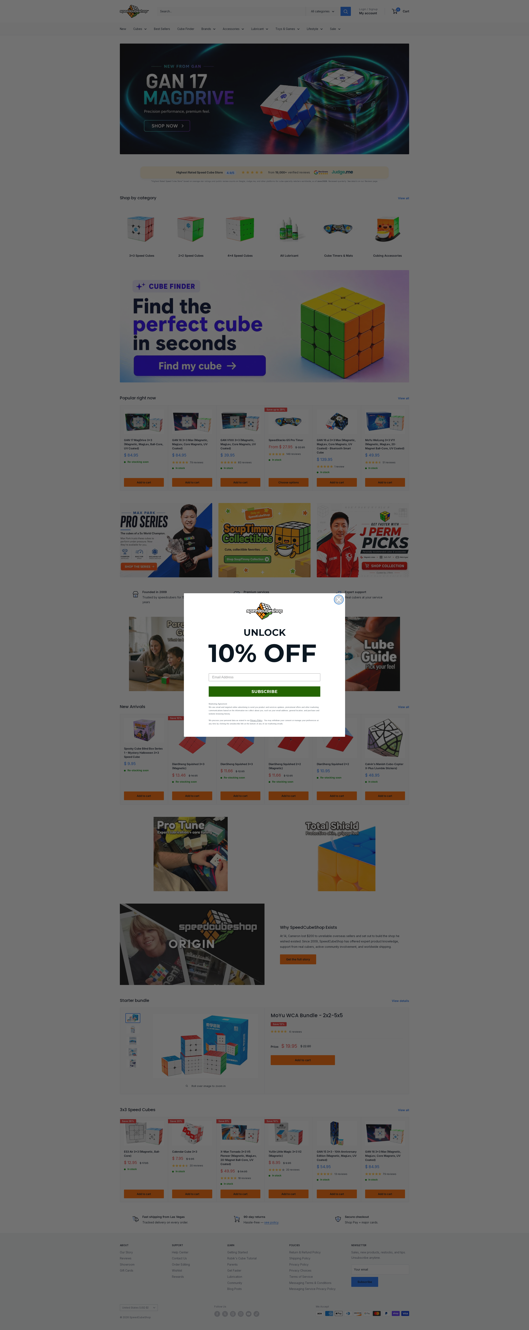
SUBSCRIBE (264, 691)
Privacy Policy (256, 720)
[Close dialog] (338, 599)
